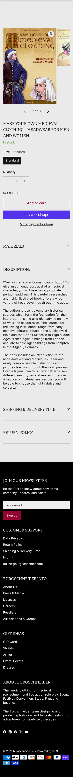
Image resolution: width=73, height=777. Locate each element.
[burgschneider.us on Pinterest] (15, 732)
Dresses (9, 667)
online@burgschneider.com (23, 564)
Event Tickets (13, 661)
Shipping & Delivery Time (21, 551)
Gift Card (10, 642)
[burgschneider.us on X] (21, 732)
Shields (8, 648)
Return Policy (13, 544)
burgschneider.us (23, 751)
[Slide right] (48, 111)
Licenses (9, 599)
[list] (36, 66)
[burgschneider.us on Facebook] (4, 732)
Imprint (8, 557)
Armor (7, 654)
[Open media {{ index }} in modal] (29, 66)
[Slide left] (25, 111)
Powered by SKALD (48, 751)
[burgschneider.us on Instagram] (10, 732)
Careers (9, 606)
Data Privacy (12, 538)
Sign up (12, 515)
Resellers (9, 612)
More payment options (36, 224)
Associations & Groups (19, 619)
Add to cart (36, 203)
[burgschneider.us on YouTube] (26, 732)
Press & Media (13, 593)
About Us (10, 587)
